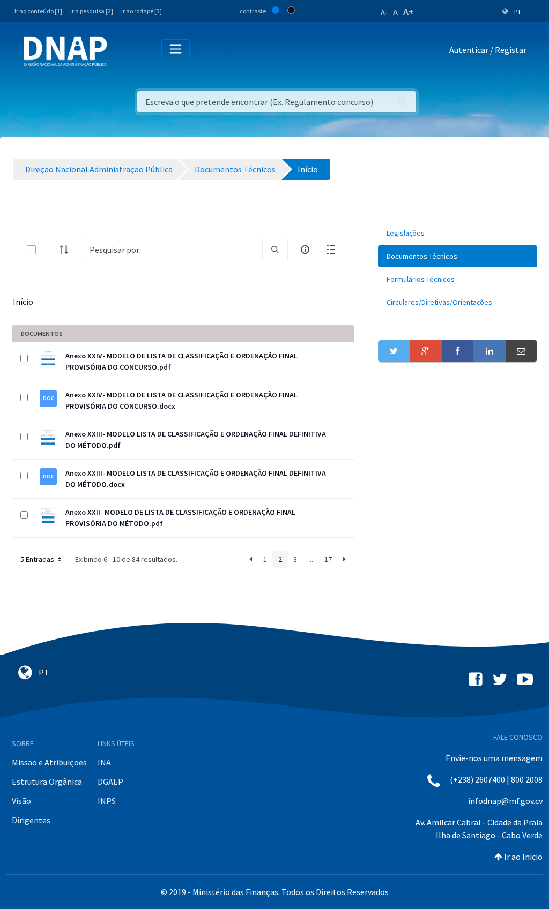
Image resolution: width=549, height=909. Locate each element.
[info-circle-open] (305, 249)
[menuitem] (457, 233)
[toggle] (48, 250)
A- (384, 12)
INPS (107, 800)
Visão (21, 800)
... (310, 559)
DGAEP (110, 781)
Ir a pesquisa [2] (91, 11)
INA (104, 762)
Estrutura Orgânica (47, 781)
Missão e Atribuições (49, 762)
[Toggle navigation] (122, 52)
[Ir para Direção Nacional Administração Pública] (65, 51)
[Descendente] (67, 249)
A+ (408, 11)
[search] (275, 250)
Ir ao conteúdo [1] (38, 11)
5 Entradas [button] (38, 559)
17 (328, 559)
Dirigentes (31, 820)
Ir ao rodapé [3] (141, 11)
